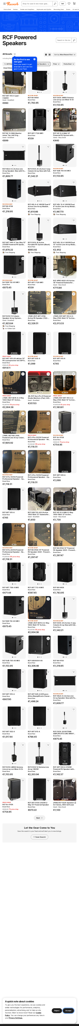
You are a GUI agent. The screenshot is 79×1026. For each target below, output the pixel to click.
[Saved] (69, 3)
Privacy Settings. (16, 1018)
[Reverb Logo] (12, 3)
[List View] (49, 54)
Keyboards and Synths (44, 9)
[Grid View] (46, 54)
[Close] (34, 59)
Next (38, 818)
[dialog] (39, 1011)
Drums (68, 9)
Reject (56, 1011)
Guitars (15, 9)
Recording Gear (59, 9)
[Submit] (74, 40)
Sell (62, 3)
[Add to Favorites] (14, 54)
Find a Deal (7, 9)
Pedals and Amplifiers (27, 9)
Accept (68, 1011)
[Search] (55, 3)
